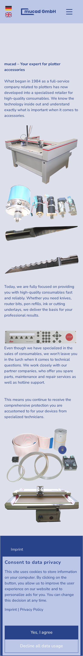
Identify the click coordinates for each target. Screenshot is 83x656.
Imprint (11, 609)
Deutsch (8, 8)
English (8, 14)
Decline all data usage (41, 646)
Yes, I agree (42, 632)
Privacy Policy (31, 609)
